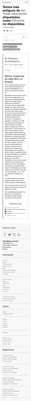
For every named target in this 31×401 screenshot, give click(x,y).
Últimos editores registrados (11, 391)
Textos (5, 319)
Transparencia (7, 266)
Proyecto (5, 260)
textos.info (9, 227)
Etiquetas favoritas (8, 382)
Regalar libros (7, 338)
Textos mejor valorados (10, 359)
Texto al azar (6, 342)
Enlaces (5, 291)
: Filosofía (10, 47)
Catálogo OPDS (7, 314)
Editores (5, 327)
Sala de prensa (7, 279)
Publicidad (6, 283)
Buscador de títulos (9, 40)
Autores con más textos (10, 372)
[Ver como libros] (4, 30)
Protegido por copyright (12, 207)
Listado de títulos (8, 355)
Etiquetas (5, 325)
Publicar (5, 333)
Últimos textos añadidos (10, 357)
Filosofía (18, 20)
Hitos (4, 285)
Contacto (5, 274)
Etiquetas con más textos (10, 384)
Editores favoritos (8, 393)
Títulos (5, 321)
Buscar (5, 312)
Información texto (16, 204)
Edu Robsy (13, 215)
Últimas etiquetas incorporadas (12, 380)
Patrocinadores (7, 264)
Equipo (5, 262)
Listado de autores (8, 366)
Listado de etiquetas (9, 378)
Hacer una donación (9, 272)
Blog (4, 268)
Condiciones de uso (9, 297)
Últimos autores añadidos (10, 368)
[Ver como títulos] (7, 30)
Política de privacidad (9, 299)
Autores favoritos (8, 370)
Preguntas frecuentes (9, 270)
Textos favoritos (7, 361)
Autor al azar (6, 344)
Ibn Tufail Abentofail (15, 12)
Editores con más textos (10, 395)
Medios (5, 281)
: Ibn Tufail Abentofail (13, 44)
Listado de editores (8, 389)
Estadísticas (6, 287)
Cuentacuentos (7, 340)
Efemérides (6, 289)
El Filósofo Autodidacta (12, 59)
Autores (5, 323)
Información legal (8, 301)
